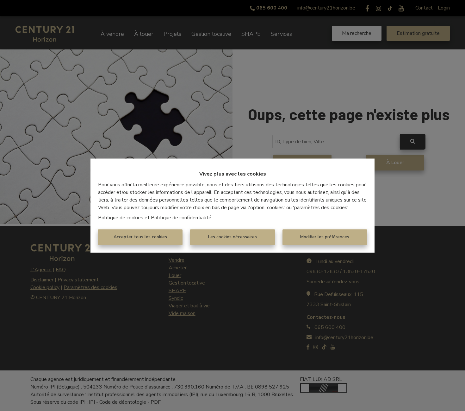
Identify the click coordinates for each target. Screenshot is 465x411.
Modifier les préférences (324, 237)
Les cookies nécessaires (232, 237)
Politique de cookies (120, 217)
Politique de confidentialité (181, 217)
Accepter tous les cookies (140, 237)
